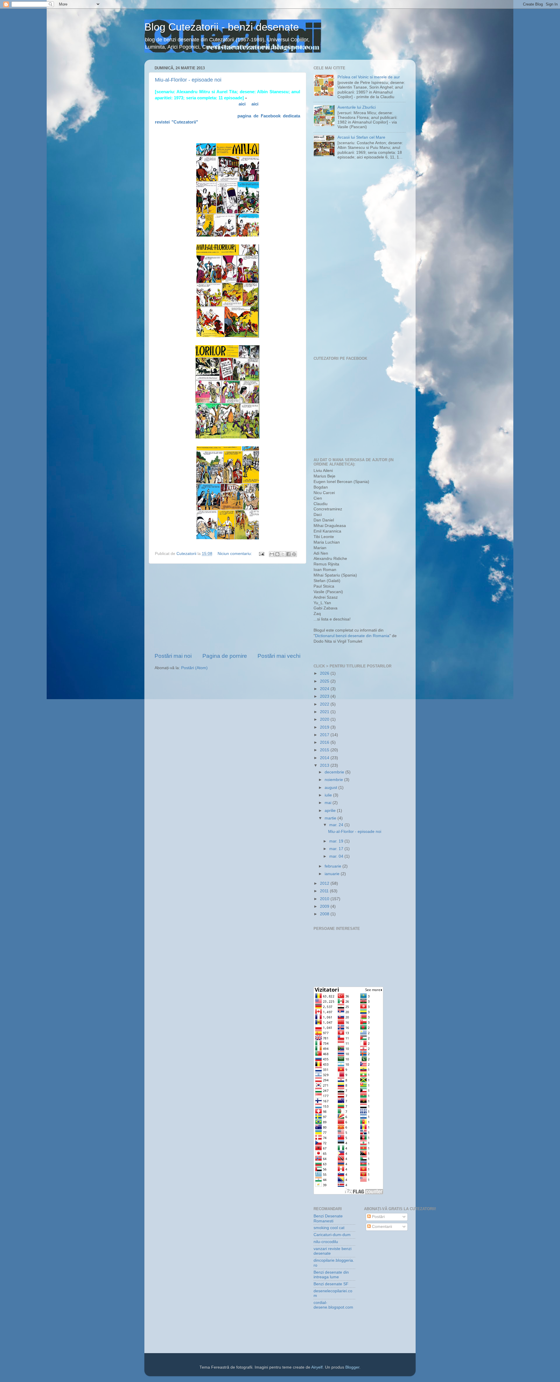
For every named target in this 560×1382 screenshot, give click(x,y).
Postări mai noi (173, 656)
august (331, 787)
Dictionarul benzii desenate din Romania (352, 636)
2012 (325, 883)
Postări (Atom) (194, 668)
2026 (325, 673)
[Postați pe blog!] (277, 554)
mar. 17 (336, 849)
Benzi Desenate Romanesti (328, 1218)
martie (331, 818)
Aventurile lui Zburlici (356, 107)
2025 (325, 681)
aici (242, 104)
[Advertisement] (227, 608)
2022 (325, 704)
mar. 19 (336, 841)
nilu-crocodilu (326, 1242)
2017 (325, 735)
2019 (325, 727)
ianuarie (333, 874)
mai (328, 803)
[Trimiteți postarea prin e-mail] (261, 553)
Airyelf (317, 1367)
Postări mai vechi (279, 656)
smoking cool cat (329, 1228)
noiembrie (334, 780)
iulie (329, 795)
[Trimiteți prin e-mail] (272, 554)
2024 (325, 689)
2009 (325, 906)
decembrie (335, 772)
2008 (325, 914)
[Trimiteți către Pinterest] (294, 554)
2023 (325, 696)
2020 (325, 719)
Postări (378, 1216)
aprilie (331, 810)
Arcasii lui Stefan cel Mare (361, 137)
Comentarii (381, 1226)
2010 (325, 899)
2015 (325, 750)
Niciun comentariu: (235, 553)
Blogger (352, 1367)
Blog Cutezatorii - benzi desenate (221, 27)
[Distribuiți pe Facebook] (288, 554)
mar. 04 (336, 856)
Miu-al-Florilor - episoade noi (188, 80)
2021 (325, 712)
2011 (325, 891)
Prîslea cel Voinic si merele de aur (368, 77)
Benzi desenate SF (331, 1284)
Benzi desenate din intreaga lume (331, 1274)
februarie (333, 866)
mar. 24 (336, 825)
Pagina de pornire (224, 656)
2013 (325, 765)
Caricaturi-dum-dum (332, 1235)
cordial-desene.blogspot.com (333, 1304)
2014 (325, 758)
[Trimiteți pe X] (283, 554)
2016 (325, 742)
